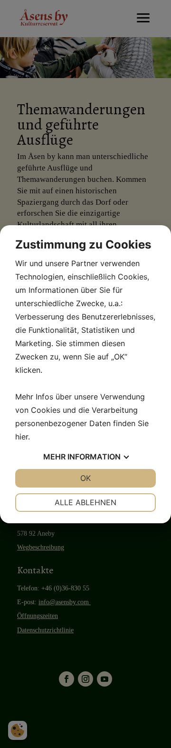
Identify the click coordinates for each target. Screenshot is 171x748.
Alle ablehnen (85, 502)
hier (21, 436)
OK (85, 478)
